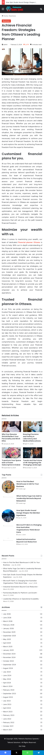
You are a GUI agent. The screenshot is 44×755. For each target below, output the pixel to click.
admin (6, 44)
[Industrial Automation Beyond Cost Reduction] (8, 544)
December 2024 (9, 654)
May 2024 (7, 679)
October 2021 (8, 726)
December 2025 (9, 632)
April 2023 (7, 708)
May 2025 (7, 639)
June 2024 (7, 675)
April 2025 (7, 643)
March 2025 (7, 646)
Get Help (22, 746)
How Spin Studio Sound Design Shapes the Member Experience (28, 512)
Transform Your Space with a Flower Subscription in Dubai (11, 462)
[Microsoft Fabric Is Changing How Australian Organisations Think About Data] (8, 530)
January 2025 (8, 650)
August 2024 (8, 668)
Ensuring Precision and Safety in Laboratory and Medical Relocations (32, 437)
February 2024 (8, 690)
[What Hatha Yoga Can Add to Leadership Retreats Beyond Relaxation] (8, 501)
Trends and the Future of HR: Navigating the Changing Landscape (32, 462)
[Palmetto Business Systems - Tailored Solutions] (15, 8)
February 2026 (8, 625)
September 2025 (9, 636)
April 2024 (7, 683)
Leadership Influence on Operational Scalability (21, 599)
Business (12, 16)
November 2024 (9, 657)
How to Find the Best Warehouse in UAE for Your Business (27, 484)
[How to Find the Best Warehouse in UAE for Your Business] (8, 486)
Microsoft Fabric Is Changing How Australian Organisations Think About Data (28, 528)
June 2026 (7, 618)
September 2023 (9, 693)
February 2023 (8, 715)
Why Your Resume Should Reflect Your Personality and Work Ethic (11, 437)
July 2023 (7, 701)
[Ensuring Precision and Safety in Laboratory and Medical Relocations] (32, 426)
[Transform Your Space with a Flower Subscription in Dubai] (11, 452)
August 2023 (8, 697)
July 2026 (7, 614)
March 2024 (7, 686)
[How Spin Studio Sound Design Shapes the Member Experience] (8, 515)
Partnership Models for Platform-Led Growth (20, 593)
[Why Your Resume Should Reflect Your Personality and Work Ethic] (11, 426)
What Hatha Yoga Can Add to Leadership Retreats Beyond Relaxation (29, 498)
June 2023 (7, 704)
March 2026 (7, 621)
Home (5, 16)
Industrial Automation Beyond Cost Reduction (26, 540)
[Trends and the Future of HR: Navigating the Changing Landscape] (32, 452)
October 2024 (8, 661)
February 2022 (8, 722)
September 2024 (9, 665)
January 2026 (8, 628)
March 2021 (7, 730)
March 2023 (7, 712)
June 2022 (7, 719)
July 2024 (7, 672)
